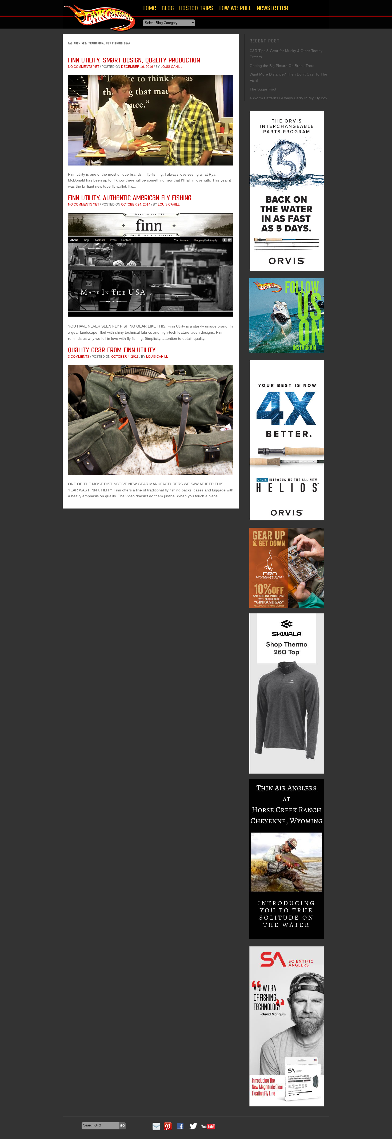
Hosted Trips (196, 7)
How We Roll (234, 7)
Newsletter (272, 7)
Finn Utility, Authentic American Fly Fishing (129, 198)
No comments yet (83, 67)
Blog (168, 7)
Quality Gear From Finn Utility (111, 350)
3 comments (78, 356)
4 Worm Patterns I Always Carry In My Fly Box (288, 98)
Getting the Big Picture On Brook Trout (282, 66)
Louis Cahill (171, 67)
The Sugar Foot (263, 89)
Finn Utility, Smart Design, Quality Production (134, 60)
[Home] (100, 33)
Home (149, 7)
